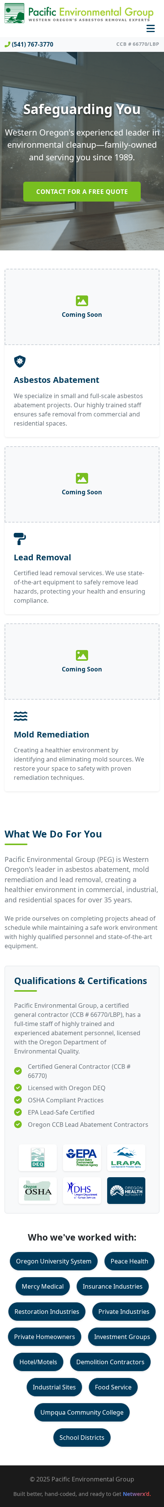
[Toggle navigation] (150, 28)
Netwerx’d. (137, 1493)
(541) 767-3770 (32, 44)
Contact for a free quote (82, 191)
